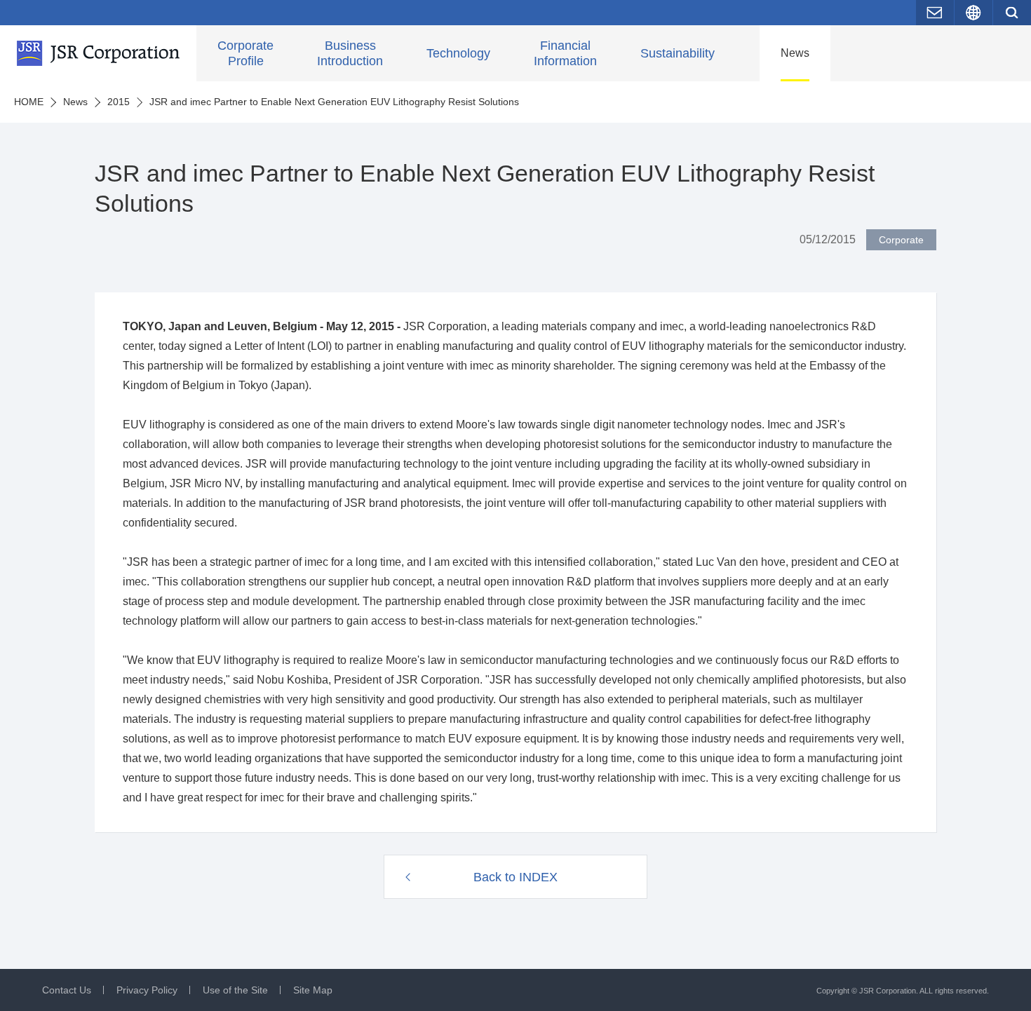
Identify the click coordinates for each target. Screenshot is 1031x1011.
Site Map (312, 990)
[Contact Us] (935, 12)
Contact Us (66, 990)
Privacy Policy (146, 990)
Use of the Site (235, 990)
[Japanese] (973, 12)
